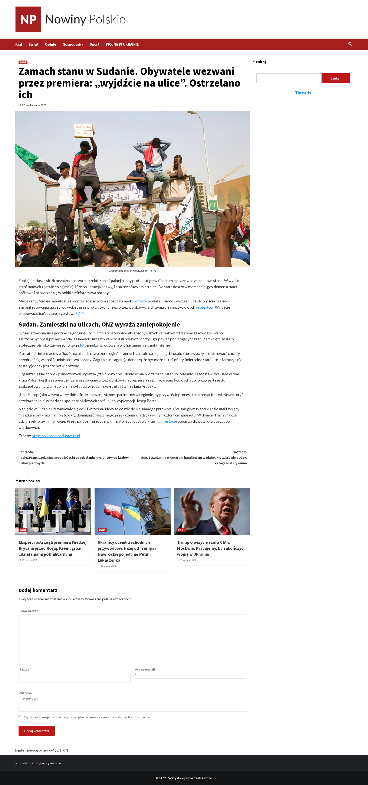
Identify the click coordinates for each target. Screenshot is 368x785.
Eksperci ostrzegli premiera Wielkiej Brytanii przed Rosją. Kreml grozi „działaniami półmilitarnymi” (52, 548)
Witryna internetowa (28, 695)
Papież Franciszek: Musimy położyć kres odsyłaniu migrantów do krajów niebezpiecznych (74, 457)
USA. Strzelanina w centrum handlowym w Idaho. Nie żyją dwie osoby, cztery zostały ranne (194, 457)
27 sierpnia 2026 (29, 560)
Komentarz (29, 611)
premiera (139, 301)
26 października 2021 (34, 105)
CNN (80, 313)
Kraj (18, 44)
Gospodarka (73, 44)
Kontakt (21, 763)
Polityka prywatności (47, 763)
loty (83, 345)
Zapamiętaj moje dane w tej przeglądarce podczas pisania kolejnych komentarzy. (87, 717)
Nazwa (25, 669)
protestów (204, 307)
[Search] (350, 44)
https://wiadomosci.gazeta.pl (56, 435)
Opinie (50, 44)
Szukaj (259, 61)
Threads (303, 92)
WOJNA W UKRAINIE (122, 44)
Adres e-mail (145, 672)
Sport (94, 44)
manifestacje (166, 421)
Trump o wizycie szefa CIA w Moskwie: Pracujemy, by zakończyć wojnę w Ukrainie (210, 548)
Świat (34, 44)
